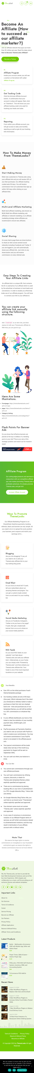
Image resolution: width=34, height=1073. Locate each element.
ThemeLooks (21, 1043)
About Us (4, 898)
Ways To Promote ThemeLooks (17, 515)
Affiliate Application (7, 925)
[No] (32, 1066)
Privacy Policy (5, 922)
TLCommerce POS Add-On (17, 973)
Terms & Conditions (7, 905)
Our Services (5, 901)
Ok (9, 1070)
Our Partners (5, 918)
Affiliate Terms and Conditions (11, 932)
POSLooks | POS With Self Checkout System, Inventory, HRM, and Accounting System (20, 965)
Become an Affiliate (7, 915)
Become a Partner (10, 59)
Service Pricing (6, 911)
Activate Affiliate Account (17, 492)
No (14, 1070)
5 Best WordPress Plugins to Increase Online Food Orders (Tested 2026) (20, 1000)
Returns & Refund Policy (8, 928)
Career (3, 908)
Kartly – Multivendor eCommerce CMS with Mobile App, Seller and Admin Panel (19, 946)
